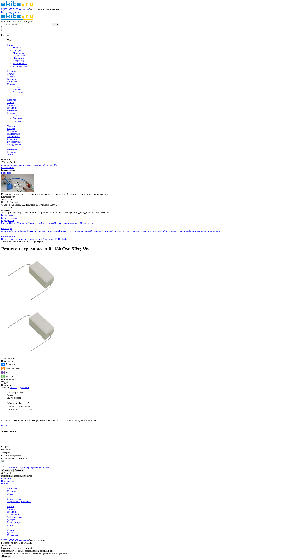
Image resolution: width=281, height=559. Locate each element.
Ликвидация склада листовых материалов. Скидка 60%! (29, 165)
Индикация (18, 61)
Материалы (18, 53)
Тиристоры (194, 231)
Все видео (6, 173)
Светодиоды (170, 231)
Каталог (11, 45)
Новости (11, 71)
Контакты (12, 81)
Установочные (20, 63)
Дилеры (11, 519)
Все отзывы (7, 215)
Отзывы (11, 494)
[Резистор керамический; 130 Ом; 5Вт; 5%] (31, 302)
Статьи (10, 74)
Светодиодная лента (121, 231)
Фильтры (217, 231)
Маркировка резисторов (19, 501)
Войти (4, 425)
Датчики (15, 231)
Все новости (7, 167)
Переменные (7, 239)
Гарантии (12, 79)
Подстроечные (21, 239)
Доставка (17, 89)
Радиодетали (19, 55)
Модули (17, 47)
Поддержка (18, 92)
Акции (10, 506)
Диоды (22, 231)
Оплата (16, 87)
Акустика (6, 231)
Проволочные (35, 239)
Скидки (11, 76)
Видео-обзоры (14, 522)
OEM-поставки (14, 517)
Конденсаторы (66, 231)
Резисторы (106, 231)
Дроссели (31, 231)
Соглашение (13, 514)
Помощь (11, 84)
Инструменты (20, 66)
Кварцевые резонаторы (47, 231)
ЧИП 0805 (62, 239)
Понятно (6, 556)
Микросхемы (19, 58)
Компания (6, 478)
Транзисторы (206, 231)
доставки (24, 387)
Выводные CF (49, 239)
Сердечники (182, 231)
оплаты (13, 387)
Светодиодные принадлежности (148, 231)
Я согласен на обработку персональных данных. (29, 467)
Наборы (17, 50)
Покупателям (7, 481)
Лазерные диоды (82, 231)
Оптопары (95, 231)
